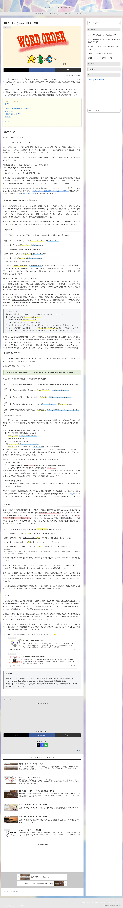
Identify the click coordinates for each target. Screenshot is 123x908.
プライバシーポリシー (115, 902)
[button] (68, 70)
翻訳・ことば (8, 699)
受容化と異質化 (71, 494)
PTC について (86, 902)
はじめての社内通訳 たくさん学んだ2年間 (102, 35)
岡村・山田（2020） (30, 194)
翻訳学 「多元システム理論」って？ (100, 58)
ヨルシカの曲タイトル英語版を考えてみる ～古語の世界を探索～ (104, 41)
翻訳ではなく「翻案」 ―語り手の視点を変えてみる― (104, 48)
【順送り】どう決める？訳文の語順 (100, 53)
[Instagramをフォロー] (42, 745)
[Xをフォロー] (38, 745)
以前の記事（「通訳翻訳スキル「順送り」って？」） (51, 191)
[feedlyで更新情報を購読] (46, 745)
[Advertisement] (42, 716)
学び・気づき (103, 902)
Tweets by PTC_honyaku (95, 79)
